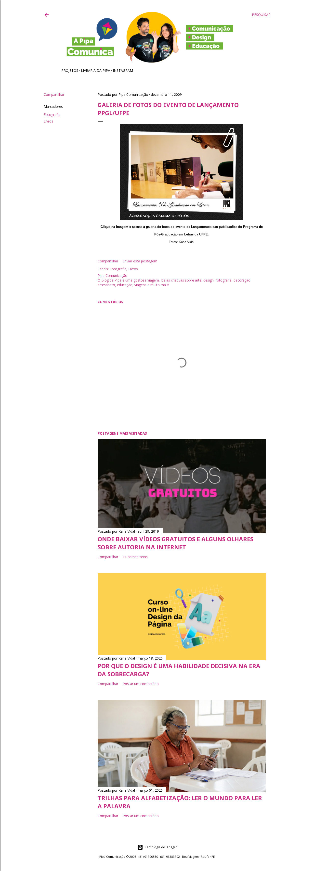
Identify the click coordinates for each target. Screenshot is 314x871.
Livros (48, 121)
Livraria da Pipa (95, 70)
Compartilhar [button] (54, 94)
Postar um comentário (141, 683)
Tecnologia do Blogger (161, 847)
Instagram (123, 70)
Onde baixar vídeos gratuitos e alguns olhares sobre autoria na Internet (175, 543)
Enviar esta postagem (140, 261)
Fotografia (52, 114)
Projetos (69, 70)
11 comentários (135, 556)
